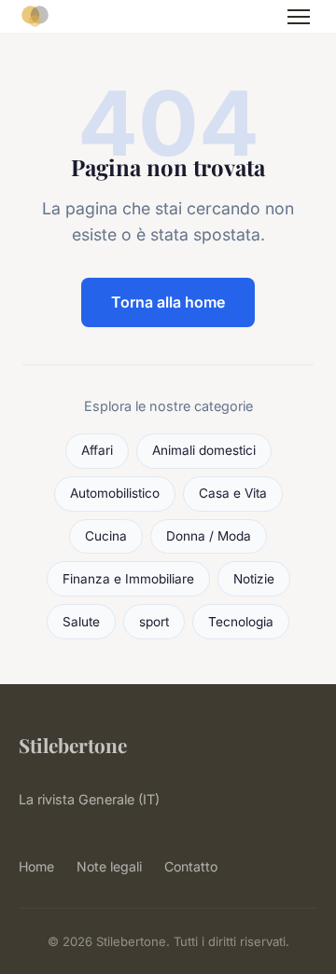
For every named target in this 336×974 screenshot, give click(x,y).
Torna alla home (168, 302)
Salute (81, 621)
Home (36, 866)
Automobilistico (115, 493)
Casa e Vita (233, 493)
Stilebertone (73, 745)
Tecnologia (240, 621)
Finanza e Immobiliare (128, 578)
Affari (97, 450)
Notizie (253, 578)
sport (154, 621)
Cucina (106, 535)
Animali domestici (204, 450)
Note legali (109, 866)
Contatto (190, 866)
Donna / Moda (208, 535)
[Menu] (298, 17)
